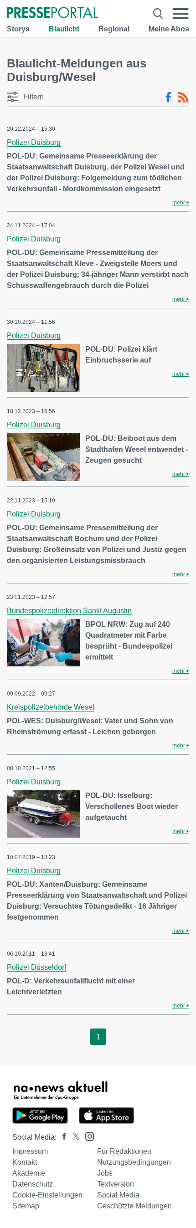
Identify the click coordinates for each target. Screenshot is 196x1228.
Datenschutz (32, 1184)
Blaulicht (64, 29)
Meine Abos (169, 29)
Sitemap (25, 1206)
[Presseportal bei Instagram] (87, 1136)
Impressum (30, 1151)
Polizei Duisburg (34, 142)
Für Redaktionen (124, 1151)
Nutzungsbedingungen (134, 1162)
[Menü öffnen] (181, 13)
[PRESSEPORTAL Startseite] (52, 13)
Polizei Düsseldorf (36, 967)
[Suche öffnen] (158, 13)
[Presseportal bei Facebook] (62, 1137)
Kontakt (24, 1162)
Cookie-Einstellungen (47, 1195)
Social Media (118, 1195)
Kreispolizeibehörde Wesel (50, 707)
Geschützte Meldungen (134, 1206)
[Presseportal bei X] (73, 1137)
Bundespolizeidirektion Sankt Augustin (69, 610)
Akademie (28, 1173)
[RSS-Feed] (183, 97)
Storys (18, 29)
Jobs (105, 1173)
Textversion (115, 1184)
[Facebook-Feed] (168, 97)
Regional (113, 29)
